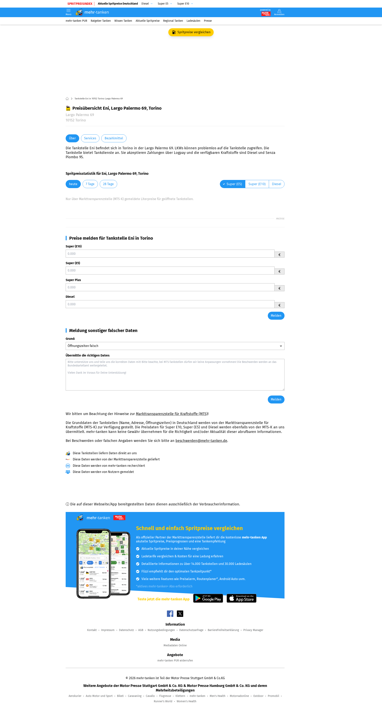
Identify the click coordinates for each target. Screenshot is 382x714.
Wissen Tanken (123, 20)
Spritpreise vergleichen (193, 32)
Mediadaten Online (175, 645)
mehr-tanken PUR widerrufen (175, 660)
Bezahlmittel (114, 138)
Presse (208, 20)
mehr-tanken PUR (76, 20)
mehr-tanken (197, 696)
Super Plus (73, 280)
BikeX (120, 696)
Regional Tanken (173, 20)
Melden (276, 315)
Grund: (70, 339)
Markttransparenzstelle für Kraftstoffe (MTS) (172, 414)
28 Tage (108, 184)
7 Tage (90, 184)
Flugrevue (165, 696)
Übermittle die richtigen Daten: (88, 355)
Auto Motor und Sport (99, 696)
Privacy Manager (253, 630)
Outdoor (258, 696)
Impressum (108, 630)
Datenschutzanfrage (191, 630)
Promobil (273, 696)
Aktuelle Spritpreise (148, 20)
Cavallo (150, 696)
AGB (140, 630)
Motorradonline (239, 696)
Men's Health (217, 696)
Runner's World (163, 701)
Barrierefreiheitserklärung (223, 630)
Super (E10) (74, 246)
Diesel (70, 297)
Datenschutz (126, 630)
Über (72, 138)
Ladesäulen (193, 20)
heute (73, 184)
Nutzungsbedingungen (161, 630)
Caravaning (134, 696)
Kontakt (92, 630)
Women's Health (186, 701)
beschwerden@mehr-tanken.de (201, 441)
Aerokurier (75, 696)
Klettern (180, 696)
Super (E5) (73, 263)
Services (90, 138)
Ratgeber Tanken (101, 20)
